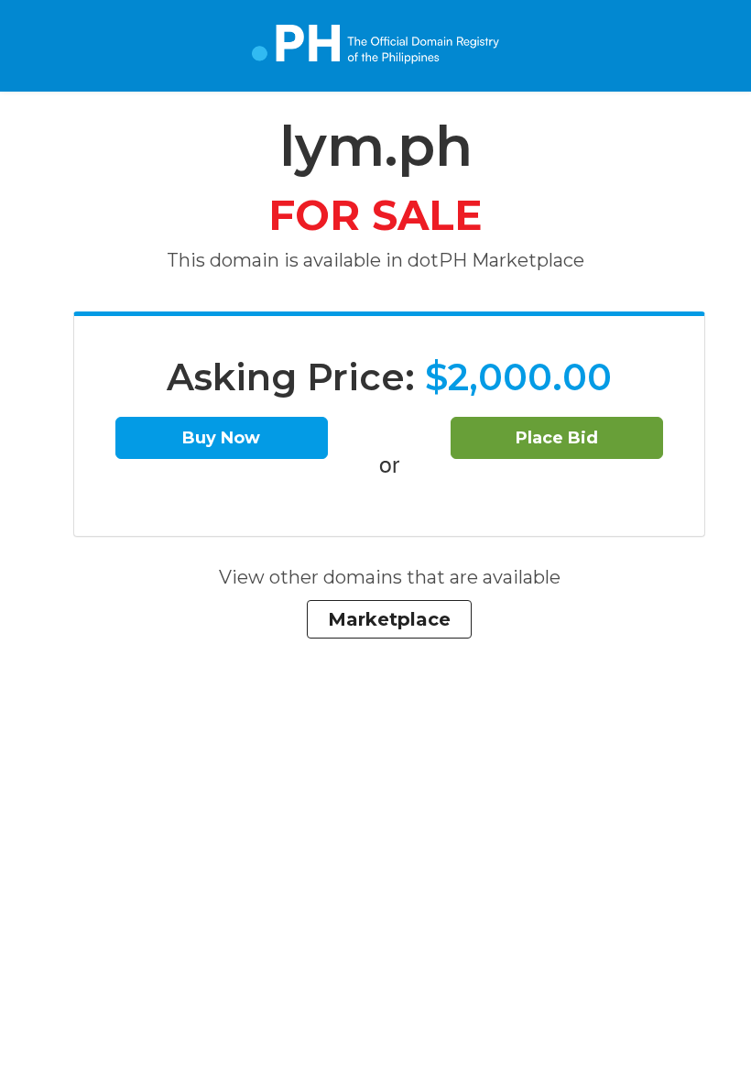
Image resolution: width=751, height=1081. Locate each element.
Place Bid (557, 438)
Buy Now (221, 438)
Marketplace (389, 619)
